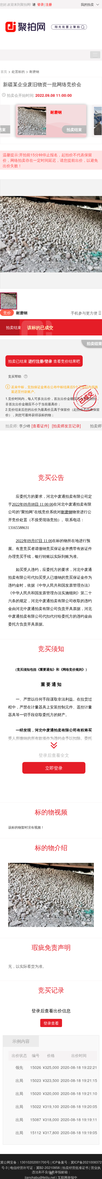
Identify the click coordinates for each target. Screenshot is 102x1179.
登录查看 (51, 1023)
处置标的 (19, 71)
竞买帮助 (14, 376)
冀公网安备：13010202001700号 (25, 1162)
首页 (4, 71)
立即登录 (54, 768)
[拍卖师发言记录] (66, 425)
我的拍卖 (87, 4)
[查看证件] (40, 425)
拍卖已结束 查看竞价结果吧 (44, 361)
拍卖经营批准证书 (76, 1167)
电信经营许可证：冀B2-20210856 (35, 1167)
